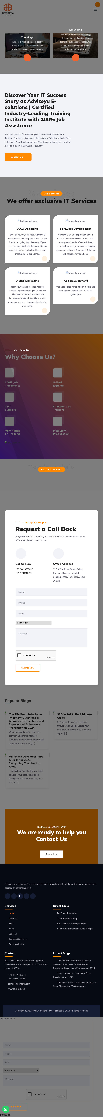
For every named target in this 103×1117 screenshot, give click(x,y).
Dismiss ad (5, 1115)
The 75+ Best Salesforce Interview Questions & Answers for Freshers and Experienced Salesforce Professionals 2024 (26, 721)
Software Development (75, 228)
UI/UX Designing (27, 228)
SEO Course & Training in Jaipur (71, 923)
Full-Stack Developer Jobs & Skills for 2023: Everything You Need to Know (26, 761)
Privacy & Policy (16, 944)
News (11, 928)
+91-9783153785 (24, 573)
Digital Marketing (27, 280)
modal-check (6, 1018)
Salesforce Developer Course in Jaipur (75, 928)
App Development (76, 280)
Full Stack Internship (67, 913)
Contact (13, 934)
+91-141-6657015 (24, 569)
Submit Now (27, 668)
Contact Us (17, 157)
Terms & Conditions (18, 939)
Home (11, 913)
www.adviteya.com (16, 989)
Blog (11, 923)
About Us (13, 918)
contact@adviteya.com (19, 984)
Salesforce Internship (67, 918)
